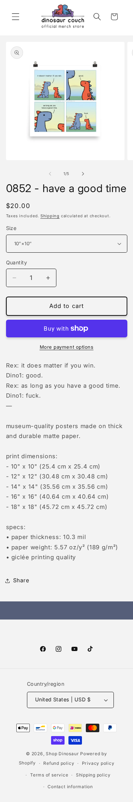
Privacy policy (98, 763)
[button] (15, 16)
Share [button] (21, 580)
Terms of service (49, 775)
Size (11, 228)
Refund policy (58, 763)
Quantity (16, 262)
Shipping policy (93, 775)
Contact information (70, 786)
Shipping (50, 215)
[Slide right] (83, 173)
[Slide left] (50, 173)
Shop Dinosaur (62, 753)
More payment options (67, 347)
